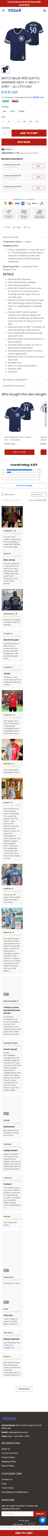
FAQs (4, 1493)
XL (18, 121)
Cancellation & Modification (14, 1501)
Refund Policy (7, 1475)
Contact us (6, 1489)
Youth (12, 111)
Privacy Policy (8, 1466)
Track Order (7, 1497)
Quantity (5, 127)
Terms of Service (9, 1462)
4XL (37, 121)
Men (4, 111)
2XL (24, 121)
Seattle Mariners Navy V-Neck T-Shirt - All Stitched (18, 438)
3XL (31, 121)
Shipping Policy (8, 1471)
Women (21, 111)
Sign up (40, 1523)
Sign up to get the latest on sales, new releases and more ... (19, 1517)
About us (5, 1458)
